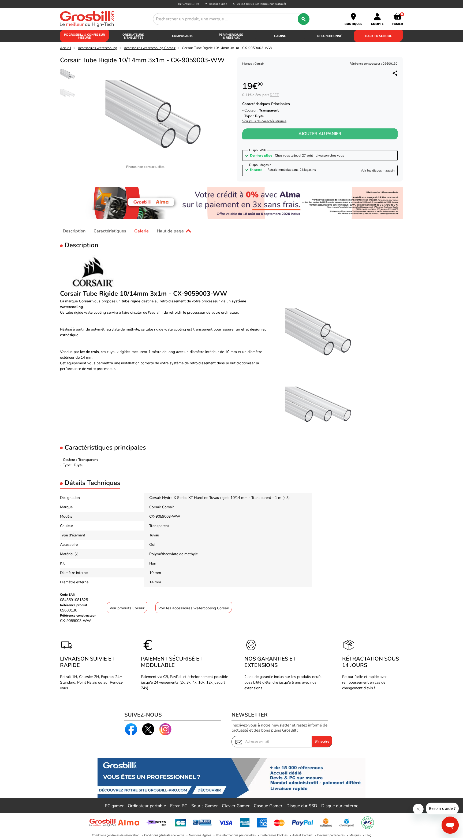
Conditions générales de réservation (115, 835)
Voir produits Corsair (127, 608)
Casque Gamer (268, 806)
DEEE (274, 94)
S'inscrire (322, 741)
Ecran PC (178, 806)
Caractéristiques (110, 231)
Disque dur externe (340, 806)
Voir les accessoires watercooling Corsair (193, 608)
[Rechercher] (303, 19)
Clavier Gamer (236, 806)
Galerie (141, 231)
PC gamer (114, 806)
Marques (355, 835)
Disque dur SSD (301, 806)
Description (74, 231)
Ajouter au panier (319, 134)
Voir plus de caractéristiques (264, 121)
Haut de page (170, 231)
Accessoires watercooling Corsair (150, 48)
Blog (368, 835)
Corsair (85, 301)
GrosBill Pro (190, 4)
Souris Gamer (204, 806)
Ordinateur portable (147, 806)
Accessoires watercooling (97, 48)
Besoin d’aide (218, 4)
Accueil (65, 48)
